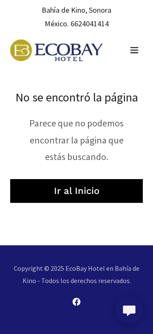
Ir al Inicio (76, 190)
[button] (134, 50)
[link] (56, 50)
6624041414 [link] (90, 23)
